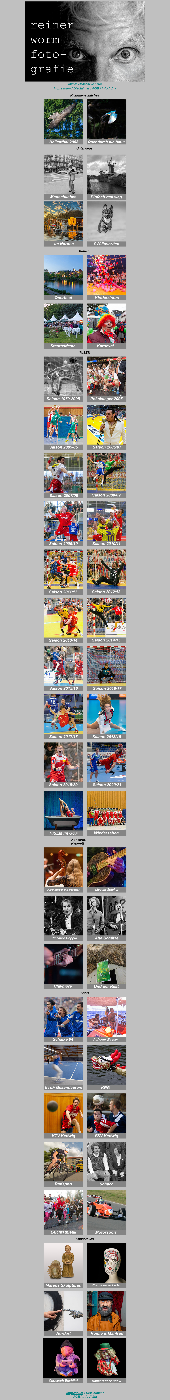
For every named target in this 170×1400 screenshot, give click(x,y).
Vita (113, 88)
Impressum (62, 88)
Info (105, 88)
